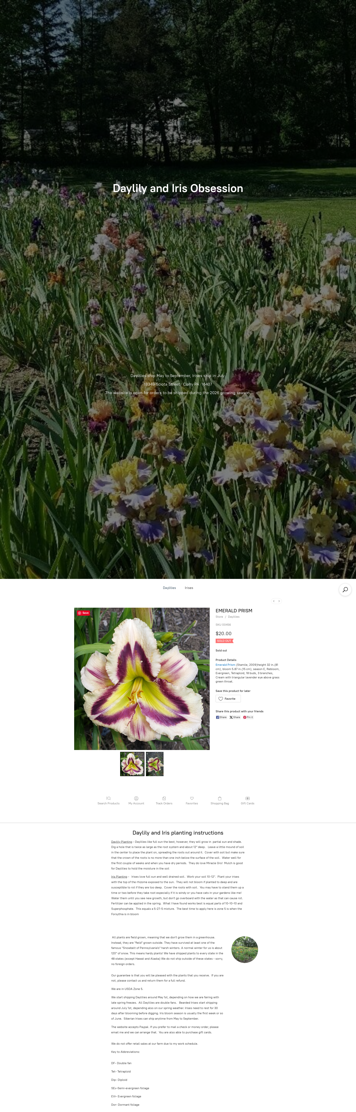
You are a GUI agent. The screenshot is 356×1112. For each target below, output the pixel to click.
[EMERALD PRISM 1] (155, 764)
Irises (189, 588)
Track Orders (164, 803)
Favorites (192, 803)
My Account (136, 803)
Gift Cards (247, 803)
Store (219, 616)
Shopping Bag (220, 803)
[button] (228, 698)
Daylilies (169, 588)
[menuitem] (273, 601)
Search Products (109, 803)
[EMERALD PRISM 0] (132, 764)
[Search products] (345, 589)
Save (86, 613)
